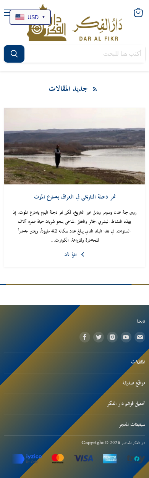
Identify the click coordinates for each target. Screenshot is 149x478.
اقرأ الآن (71, 255)
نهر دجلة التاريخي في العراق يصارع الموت (74, 197)
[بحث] (14, 54)
